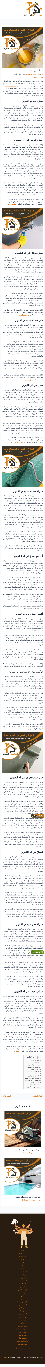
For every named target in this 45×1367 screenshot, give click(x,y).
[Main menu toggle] (2, 9)
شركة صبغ (22, 1256)
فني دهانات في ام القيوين (34, 1067)
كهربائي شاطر (22, 1280)
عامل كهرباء (22, 1323)
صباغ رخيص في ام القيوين (34, 1087)
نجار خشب (22, 1320)
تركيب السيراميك (22, 1341)
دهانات (23, 1262)
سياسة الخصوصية (25, 1348)
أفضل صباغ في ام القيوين (34, 1076)
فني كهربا (22, 1286)
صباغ (41, 106)
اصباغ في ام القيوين (35, 1082)
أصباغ (22, 1259)
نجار (22, 1296)
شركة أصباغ (22, 1253)
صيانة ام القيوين (36, 1153)
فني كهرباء (22, 1283)
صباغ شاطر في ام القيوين (34, 1062)
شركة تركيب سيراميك (22, 1329)
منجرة (22, 1299)
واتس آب (36, 952)
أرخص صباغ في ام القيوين (34, 1073)
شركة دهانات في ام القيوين (34, 1071)
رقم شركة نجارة (23, 1290)
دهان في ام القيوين (36, 1069)
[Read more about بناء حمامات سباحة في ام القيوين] (22, 1176)
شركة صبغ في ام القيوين (34, 1084)
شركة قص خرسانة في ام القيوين (28, 1150)
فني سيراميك (22, 1338)
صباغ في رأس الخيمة (16, 442)
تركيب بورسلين (22, 1335)
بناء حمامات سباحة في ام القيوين (28, 1197)
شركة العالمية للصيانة (11, 86)
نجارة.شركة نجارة (22, 1302)
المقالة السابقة (38, 1096)
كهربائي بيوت (23, 1274)
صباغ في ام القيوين (36, 1060)
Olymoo (5, 1357)
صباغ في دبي (29, 380)
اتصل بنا (16, 1348)
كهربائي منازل (22, 1271)
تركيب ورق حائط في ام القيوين (33, 1078)
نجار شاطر (22, 1308)
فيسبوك (16, 1051)
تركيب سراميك (22, 1344)
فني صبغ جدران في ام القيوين (33, 1080)
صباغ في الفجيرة (24, 315)
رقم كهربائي (22, 1277)
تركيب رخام (22, 1332)
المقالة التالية (6, 1096)
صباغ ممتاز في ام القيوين (34, 1065)
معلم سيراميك (22, 1326)
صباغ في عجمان (11, 204)
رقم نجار (22, 1292)
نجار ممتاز (23, 1311)
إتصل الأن (36, 816)
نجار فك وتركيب (23, 1317)
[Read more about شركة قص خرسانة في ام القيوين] (22, 1129)
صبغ (22, 1250)
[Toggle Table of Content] (38, 1057)
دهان (22, 1265)
